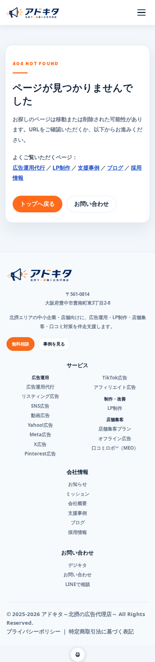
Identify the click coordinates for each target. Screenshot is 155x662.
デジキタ (77, 565)
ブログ (115, 167)
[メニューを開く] (141, 13)
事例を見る (54, 344)
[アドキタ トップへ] (33, 13)
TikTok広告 (114, 377)
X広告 (40, 444)
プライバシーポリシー (33, 631)
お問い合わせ (91, 203)
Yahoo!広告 (40, 425)
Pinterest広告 (40, 453)
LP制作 (61, 167)
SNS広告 (40, 406)
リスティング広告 (40, 396)
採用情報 (77, 532)
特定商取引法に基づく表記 (101, 631)
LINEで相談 (77, 584)
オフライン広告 (114, 438)
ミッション (77, 494)
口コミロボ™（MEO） (115, 448)
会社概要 (77, 503)
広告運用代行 (29, 167)
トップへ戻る (37, 203)
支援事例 (88, 167)
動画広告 (40, 415)
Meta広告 (40, 434)
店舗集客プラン (114, 428)
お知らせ (77, 484)
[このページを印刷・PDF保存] (77, 654)
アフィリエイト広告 (115, 387)
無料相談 (20, 344)
